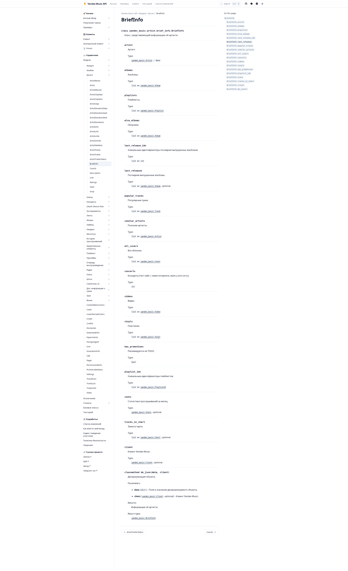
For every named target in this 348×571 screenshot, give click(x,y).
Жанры (90, 220)
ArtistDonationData (98, 108)
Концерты (91, 201)
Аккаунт (90, 65)
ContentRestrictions (96, 305)
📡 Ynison (87, 48)
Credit (89, 318)
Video (89, 392)
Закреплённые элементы (93, 247)
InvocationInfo (93, 351)
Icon (89, 346)
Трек (89, 295)
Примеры (124, 3)
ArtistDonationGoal (98, 113)
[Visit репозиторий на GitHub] (246, 3)
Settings (90, 374)
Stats (92, 186)
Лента (89, 215)
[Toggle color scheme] (262, 3)
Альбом (90, 70)
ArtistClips (94, 103)
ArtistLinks (94, 136)
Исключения (89, 398)
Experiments (92, 337)
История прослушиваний (94, 240)
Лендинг (91, 229)
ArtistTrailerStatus (98, 159)
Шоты (89, 279)
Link (92, 177)
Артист (90, 75)
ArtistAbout (95, 80)
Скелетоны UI (93, 283)
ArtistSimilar (95, 140)
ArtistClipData (96, 94)
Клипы (90, 197)
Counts (93, 168)
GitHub (86, 457)
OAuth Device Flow (95, 206)
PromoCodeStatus (95, 369)
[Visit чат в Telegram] (256, 3)
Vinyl (92, 191)
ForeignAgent (93, 342)
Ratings (93, 182)
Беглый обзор (89, 18)
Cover (89, 309)
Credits (90, 323)
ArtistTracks (95, 150)
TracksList (91, 383)
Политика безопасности (94, 440)
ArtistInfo (94, 127)
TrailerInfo (91, 388)
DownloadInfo (93, 332)
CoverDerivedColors (96, 314)
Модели (87, 60)
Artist (92, 85)
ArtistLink (94, 131)
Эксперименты (94, 211)
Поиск (89, 274)
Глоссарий (147, 3)
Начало (113, 3)
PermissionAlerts (94, 365)
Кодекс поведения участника (91, 434)
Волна (89, 300)
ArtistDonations (97, 122)
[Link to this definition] (185, 31)
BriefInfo (94, 163)
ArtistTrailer (95, 154)
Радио (89, 270)
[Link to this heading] (146, 20)
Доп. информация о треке (96, 289)
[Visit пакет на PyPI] (251, 3)
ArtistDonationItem (98, 117)
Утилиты (87, 403)
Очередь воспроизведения (95, 264)
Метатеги (91, 234)
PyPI (85, 461)
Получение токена (92, 22)
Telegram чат (89, 470)
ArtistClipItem (96, 99)
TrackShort (91, 379)
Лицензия (88, 445)
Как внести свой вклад (93, 428)
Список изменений (164, 3)
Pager (89, 360)
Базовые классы (90, 407)
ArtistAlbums (96, 90)
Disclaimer (91, 328)
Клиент (135, 3)
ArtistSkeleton (96, 145)
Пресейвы (91, 258)
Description (95, 173)
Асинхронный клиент (93, 43)
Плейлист (91, 253)
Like (88, 355)
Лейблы (90, 224)
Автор (86, 466)
